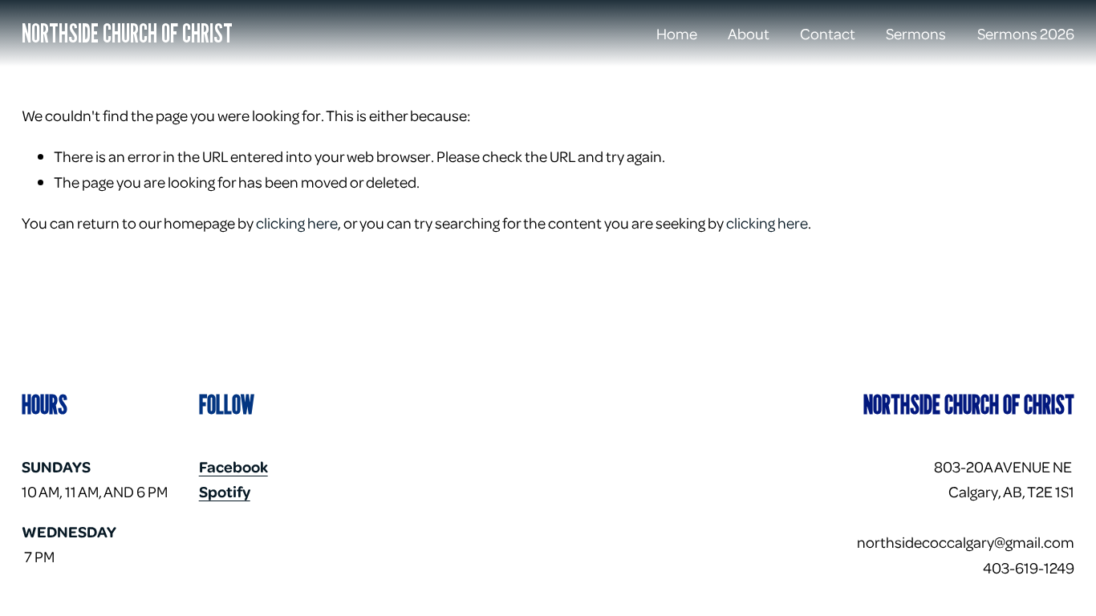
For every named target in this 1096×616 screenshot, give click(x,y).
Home (676, 33)
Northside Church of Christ (127, 33)
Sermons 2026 (1025, 33)
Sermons (916, 33)
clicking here (297, 222)
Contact (827, 33)
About (748, 33)
